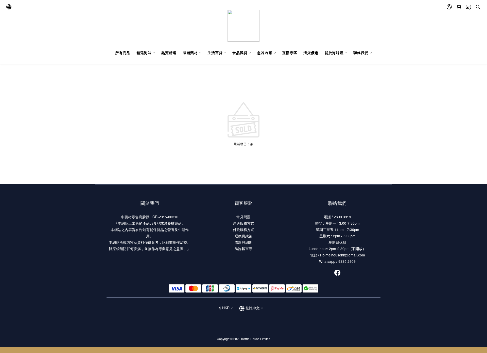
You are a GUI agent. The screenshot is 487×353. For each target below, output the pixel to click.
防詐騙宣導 (243, 248)
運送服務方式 (243, 223)
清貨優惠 (311, 52)
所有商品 (122, 52)
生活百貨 (215, 52)
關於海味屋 (334, 52)
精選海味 (144, 52)
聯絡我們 (361, 52)
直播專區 (289, 52)
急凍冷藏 (264, 52)
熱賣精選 (169, 52)
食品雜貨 (240, 52)
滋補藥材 (190, 52)
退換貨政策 (243, 235)
